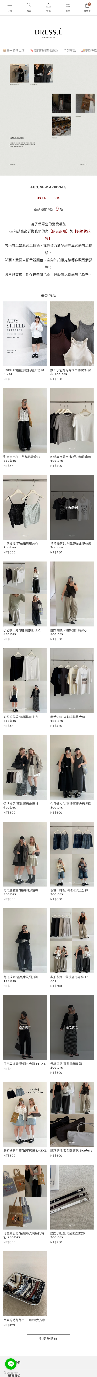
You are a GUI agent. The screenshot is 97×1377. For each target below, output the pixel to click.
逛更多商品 (48, 1338)
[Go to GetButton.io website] (11, 1372)
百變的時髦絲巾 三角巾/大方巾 (24, 1320)
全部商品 (70, 50)
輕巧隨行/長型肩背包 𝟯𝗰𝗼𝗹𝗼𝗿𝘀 (71, 1150)
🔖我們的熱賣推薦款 (44, 50)
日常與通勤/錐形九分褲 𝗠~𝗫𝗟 (24, 1063)
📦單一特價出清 (14, 50)
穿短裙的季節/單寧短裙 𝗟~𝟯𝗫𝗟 (25, 1150)
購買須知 (59, 231)
